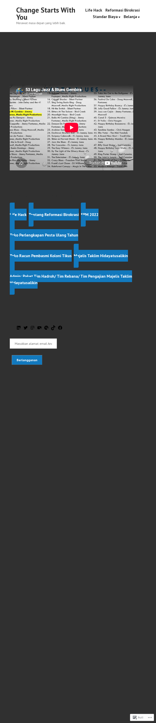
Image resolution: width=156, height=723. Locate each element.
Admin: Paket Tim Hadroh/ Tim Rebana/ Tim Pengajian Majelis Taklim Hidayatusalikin (71, 279)
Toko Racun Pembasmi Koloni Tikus (41, 255)
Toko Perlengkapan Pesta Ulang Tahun (44, 235)
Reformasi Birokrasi (122, 10)
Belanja (130, 17)
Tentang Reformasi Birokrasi (54, 214)
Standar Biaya (105, 17)
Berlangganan (27, 360)
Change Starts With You (45, 13)
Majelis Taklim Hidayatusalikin (101, 255)
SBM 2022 (90, 214)
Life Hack (93, 10)
